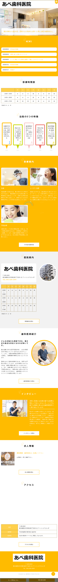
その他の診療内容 (29, 244)
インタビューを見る (29, 433)
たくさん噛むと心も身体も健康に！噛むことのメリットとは (26, 59)
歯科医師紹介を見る (29, 381)
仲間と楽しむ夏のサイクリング (18, 54)
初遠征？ (12, 69)
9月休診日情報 (14, 49)
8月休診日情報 (14, 64)
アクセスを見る (29, 544)
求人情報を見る (29, 472)
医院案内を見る (29, 321)
